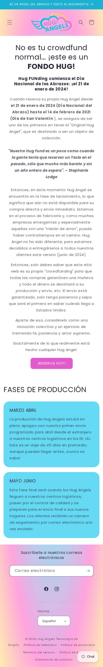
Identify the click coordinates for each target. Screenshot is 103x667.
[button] (9, 22)
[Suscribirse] (88, 570)
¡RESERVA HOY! (52, 363)
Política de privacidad (78, 645)
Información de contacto (53, 659)
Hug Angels (46, 639)
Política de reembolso (40, 645)
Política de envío (72, 652)
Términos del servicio (39, 652)
